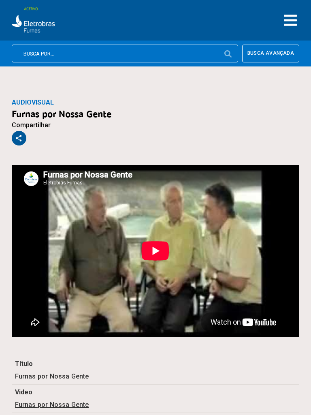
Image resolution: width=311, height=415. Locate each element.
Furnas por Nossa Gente (52, 405)
